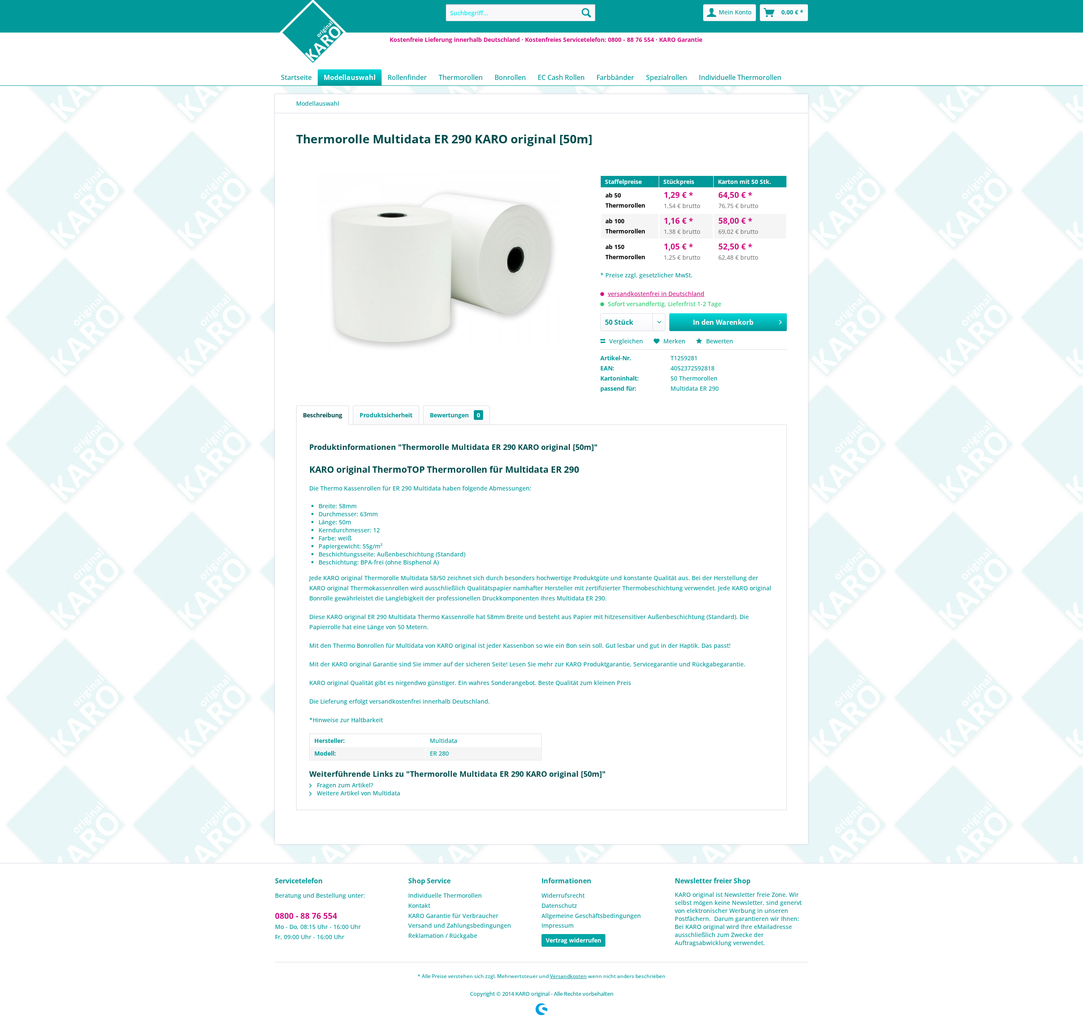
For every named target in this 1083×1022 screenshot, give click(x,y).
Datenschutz (559, 905)
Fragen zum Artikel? (344, 785)
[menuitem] (520, 12)
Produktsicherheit (386, 415)
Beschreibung (322, 415)
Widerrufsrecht (563, 895)
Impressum (558, 925)
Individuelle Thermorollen (445, 895)
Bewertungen (455, 415)
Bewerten (718, 341)
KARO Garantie (680, 40)
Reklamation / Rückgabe (442, 936)
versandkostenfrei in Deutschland (656, 294)
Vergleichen (625, 341)
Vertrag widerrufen (573, 940)
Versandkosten (568, 976)
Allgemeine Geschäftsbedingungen (591, 916)
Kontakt (419, 905)
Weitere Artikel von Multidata (357, 793)
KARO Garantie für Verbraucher (453, 916)
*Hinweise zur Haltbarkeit (346, 720)
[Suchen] (586, 12)
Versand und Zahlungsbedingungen (459, 925)
